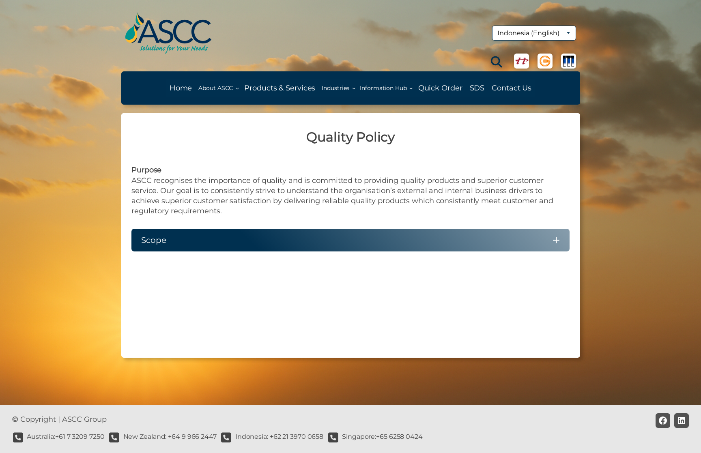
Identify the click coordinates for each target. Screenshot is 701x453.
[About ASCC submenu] (237, 88)
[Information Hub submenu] (411, 88)
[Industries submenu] (353, 88)
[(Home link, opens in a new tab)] (168, 33)
